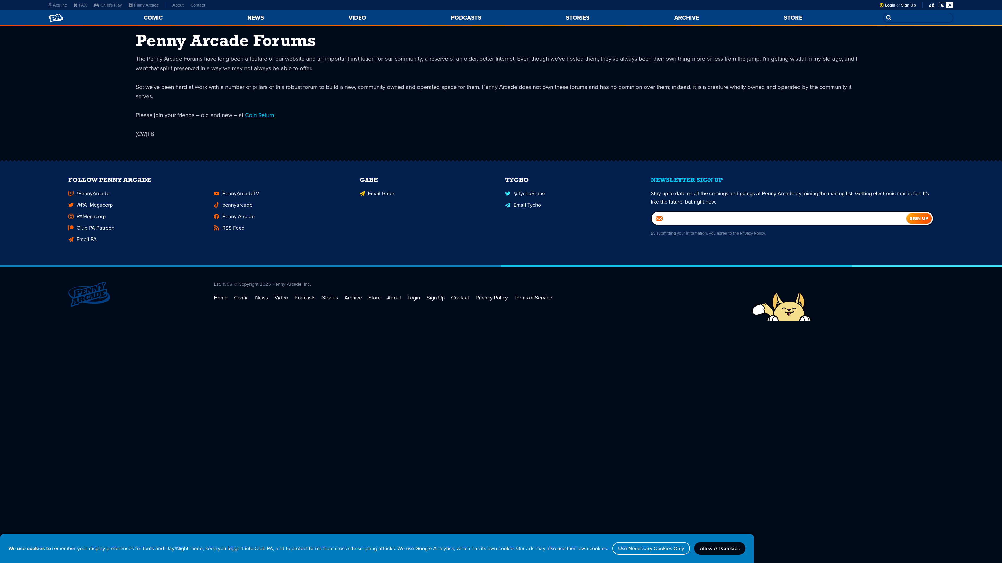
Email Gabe (381, 193)
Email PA (87, 239)
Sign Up (908, 5)
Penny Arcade (238, 216)
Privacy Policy (752, 233)
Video (281, 298)
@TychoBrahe (529, 193)
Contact (197, 5)
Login (890, 5)
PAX (83, 5)
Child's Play (111, 5)
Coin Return (259, 115)
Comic (241, 298)
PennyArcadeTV (240, 193)
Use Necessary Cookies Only (651, 548)
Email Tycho (527, 205)
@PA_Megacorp (95, 205)
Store (374, 298)
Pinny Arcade (146, 5)
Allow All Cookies (720, 548)
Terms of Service (533, 298)
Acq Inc (60, 5)
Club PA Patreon (95, 228)
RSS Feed (233, 228)
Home (221, 298)
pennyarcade (237, 205)
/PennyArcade (93, 193)
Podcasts (305, 298)
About (178, 5)
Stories (330, 298)
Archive (353, 298)
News (261, 298)
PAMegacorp (91, 216)
